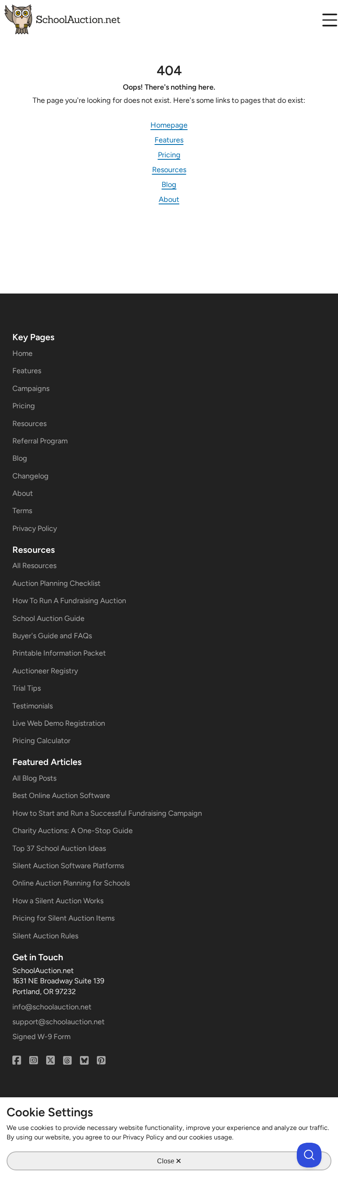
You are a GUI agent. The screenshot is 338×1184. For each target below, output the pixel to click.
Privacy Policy (34, 528)
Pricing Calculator (41, 740)
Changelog (30, 476)
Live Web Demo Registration (58, 723)
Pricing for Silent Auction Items (63, 918)
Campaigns (30, 388)
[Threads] (67, 1060)
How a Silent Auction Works (57, 900)
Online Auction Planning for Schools (71, 883)
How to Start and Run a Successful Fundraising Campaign (107, 813)
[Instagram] (33, 1060)
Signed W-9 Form (41, 1036)
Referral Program (40, 440)
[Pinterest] (101, 1060)
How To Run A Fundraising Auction (69, 600)
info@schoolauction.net (52, 1006)
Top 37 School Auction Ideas (59, 848)
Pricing (169, 154)
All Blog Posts (34, 778)
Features (169, 139)
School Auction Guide (48, 618)
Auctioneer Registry (45, 670)
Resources (169, 169)
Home (22, 353)
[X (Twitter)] (50, 1060)
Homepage (169, 125)
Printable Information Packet (59, 653)
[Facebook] (16, 1060)
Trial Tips (26, 688)
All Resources (34, 565)
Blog (169, 184)
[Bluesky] (84, 1060)
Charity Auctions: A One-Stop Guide (72, 830)
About (169, 199)
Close (166, 1161)
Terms (22, 510)
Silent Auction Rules (45, 935)
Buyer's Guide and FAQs (52, 635)
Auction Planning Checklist (56, 583)
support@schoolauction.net (58, 1021)
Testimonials (32, 705)
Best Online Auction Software (61, 795)
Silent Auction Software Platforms (68, 865)
